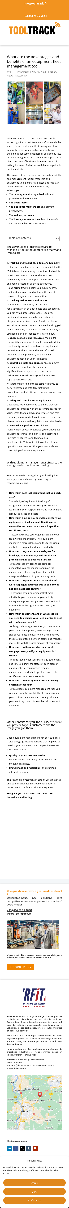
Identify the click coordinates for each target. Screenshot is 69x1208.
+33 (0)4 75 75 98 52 (35, 16)
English (52, 71)
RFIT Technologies (19, 71)
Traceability (20, 75)
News (10, 75)
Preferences (34, 1200)
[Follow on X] (22, 1148)
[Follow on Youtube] (35, 1148)
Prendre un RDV (20, 967)
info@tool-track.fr (35, 3)
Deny (34, 1191)
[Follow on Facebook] (15, 1148)
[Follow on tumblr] (28, 1148)
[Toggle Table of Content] (55, 238)
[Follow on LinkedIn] (9, 1148)
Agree (34, 1182)
